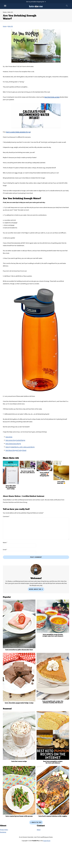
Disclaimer (3, 832)
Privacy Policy (4, 830)
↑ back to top (36, 822)
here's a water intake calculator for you (18, 132)
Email (5, 550)
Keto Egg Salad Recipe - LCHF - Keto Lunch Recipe (20, 447)
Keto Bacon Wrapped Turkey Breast (15, 450)
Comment (6, 516)
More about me (35, 589)
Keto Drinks (8, 437)
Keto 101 (10, 12)
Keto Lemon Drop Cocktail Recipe (15, 440)
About (38, 830)
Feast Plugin (46, 841)
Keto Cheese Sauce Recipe (13, 444)
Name (5, 543)
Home (4, 12)
